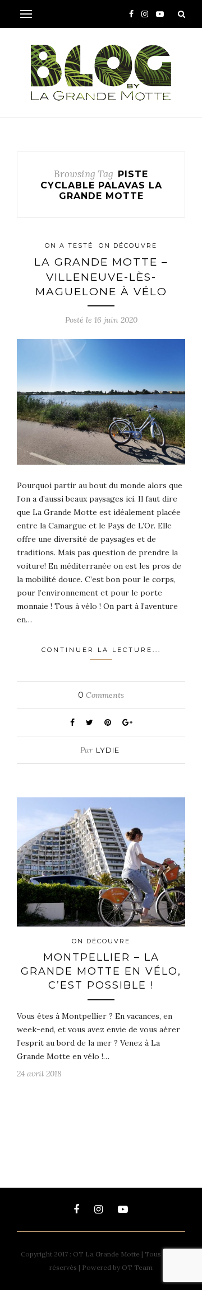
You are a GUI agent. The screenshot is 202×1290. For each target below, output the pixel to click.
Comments (101, 695)
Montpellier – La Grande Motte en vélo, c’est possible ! (101, 971)
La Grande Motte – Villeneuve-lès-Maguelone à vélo (101, 277)
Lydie (108, 749)
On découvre (128, 245)
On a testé (69, 245)
